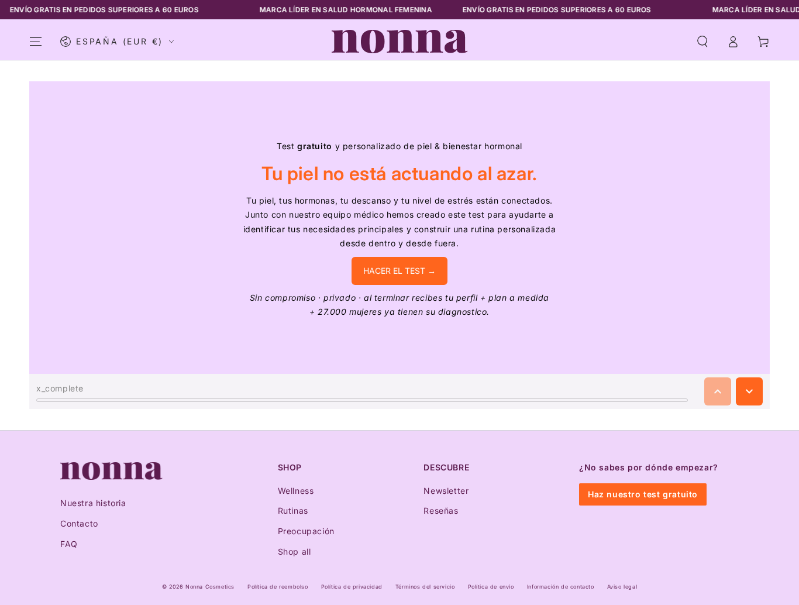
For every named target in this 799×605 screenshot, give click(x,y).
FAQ (69, 544)
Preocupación (306, 531)
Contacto (79, 523)
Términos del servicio (425, 586)
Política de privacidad (352, 586)
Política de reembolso (277, 586)
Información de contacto (560, 586)
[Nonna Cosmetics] (111, 471)
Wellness (296, 491)
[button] (702, 41)
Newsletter (446, 491)
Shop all (294, 551)
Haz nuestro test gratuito (643, 494)
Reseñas (440, 510)
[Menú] (35, 41)
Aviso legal (622, 586)
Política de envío (491, 586)
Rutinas (293, 510)
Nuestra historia (93, 503)
